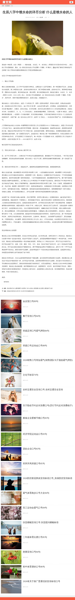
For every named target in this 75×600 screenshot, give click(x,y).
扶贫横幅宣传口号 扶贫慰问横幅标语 (41, 522)
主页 (3, 5)
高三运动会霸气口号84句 (35, 507)
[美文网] (7, 4)
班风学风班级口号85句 (34, 463)
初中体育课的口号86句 (34, 566)
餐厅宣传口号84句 (31, 316)
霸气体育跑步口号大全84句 (36, 493)
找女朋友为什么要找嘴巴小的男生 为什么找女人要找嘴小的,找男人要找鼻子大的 (29, 288)
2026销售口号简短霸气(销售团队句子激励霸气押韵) (48, 360)
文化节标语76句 (30, 375)
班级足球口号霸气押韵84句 (36, 331)
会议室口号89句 (30, 301)
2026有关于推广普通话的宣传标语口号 (41, 581)
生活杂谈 (7, 5)
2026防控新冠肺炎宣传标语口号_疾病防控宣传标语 (47, 478)
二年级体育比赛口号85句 (35, 537)
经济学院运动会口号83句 (35, 434)
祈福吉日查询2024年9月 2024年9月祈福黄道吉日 (20, 291)
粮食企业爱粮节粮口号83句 (36, 418)
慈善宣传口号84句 (31, 552)
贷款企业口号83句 (31, 449)
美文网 (41, 17)
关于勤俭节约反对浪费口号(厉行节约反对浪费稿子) (48, 405)
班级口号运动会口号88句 (35, 345)
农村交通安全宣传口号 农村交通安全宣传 (43, 389)
